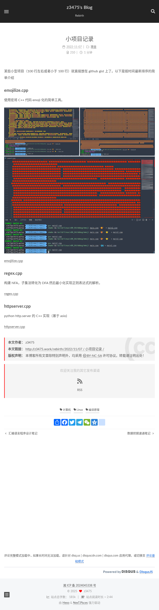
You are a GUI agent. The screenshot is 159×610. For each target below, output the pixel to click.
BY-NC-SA (94, 355)
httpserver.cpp (14, 326)
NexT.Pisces (80, 603)
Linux (79, 410)
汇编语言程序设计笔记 (22, 433)
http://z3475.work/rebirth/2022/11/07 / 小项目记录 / (64, 349)
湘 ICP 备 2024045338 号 (79, 585)
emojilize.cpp (13, 261)
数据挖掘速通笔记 (139, 433)
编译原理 (93, 410)
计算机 (66, 410)
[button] (6, 11)
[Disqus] (79, 500)
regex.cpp (11, 293)
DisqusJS (146, 572)
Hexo (66, 603)
